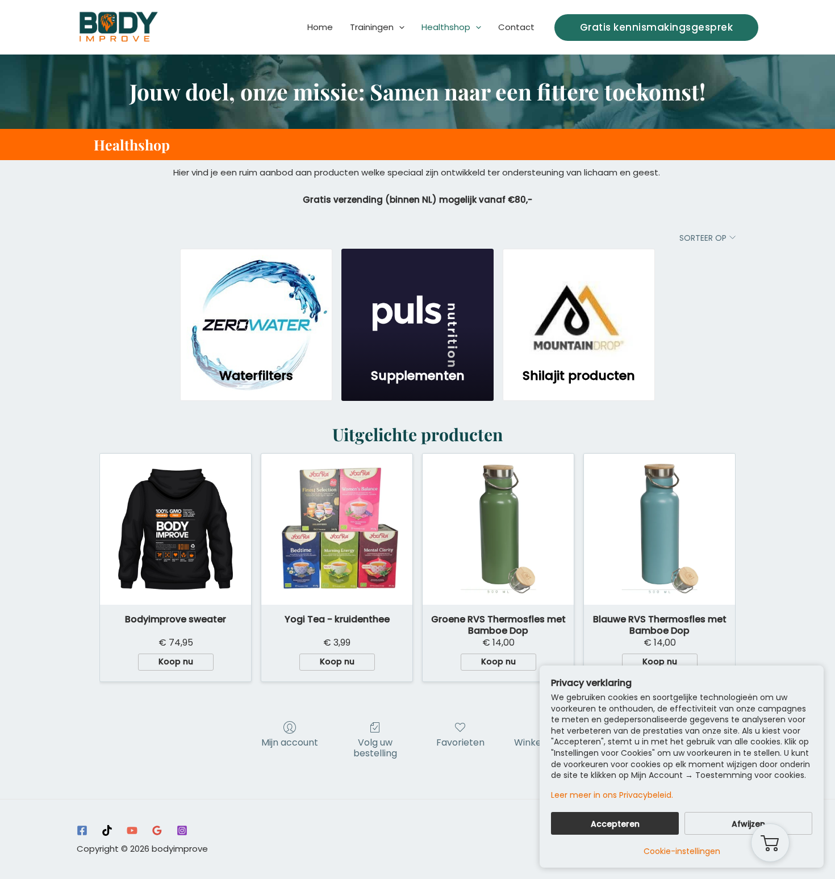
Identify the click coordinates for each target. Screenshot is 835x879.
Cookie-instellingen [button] (682, 851)
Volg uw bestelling (375, 747)
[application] (399, 27)
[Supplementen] (417, 302)
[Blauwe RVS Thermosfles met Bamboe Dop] (659, 529)
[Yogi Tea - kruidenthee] (336, 529)
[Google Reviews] (157, 830)
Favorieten (460, 742)
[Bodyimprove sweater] (175, 529)
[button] (656, 27)
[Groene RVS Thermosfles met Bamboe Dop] (498, 529)
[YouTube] (132, 830)
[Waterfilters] (256, 302)
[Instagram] (182, 830)
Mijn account (289, 742)
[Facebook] (82, 830)
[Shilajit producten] (579, 302)
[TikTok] (107, 830)
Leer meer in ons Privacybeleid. (612, 795)
